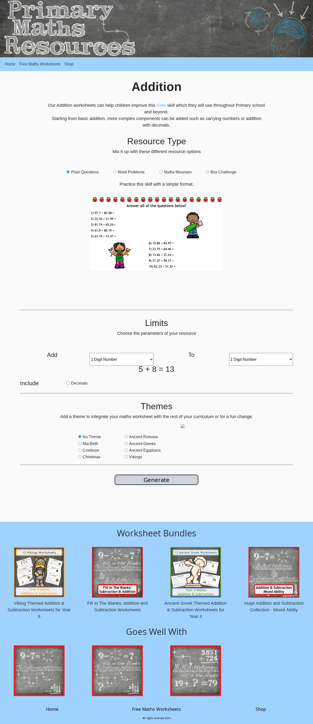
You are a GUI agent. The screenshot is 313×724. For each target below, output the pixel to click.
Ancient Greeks (142, 444)
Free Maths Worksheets (39, 64)
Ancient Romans (143, 437)
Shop (69, 64)
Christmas (91, 457)
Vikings (135, 457)
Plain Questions (85, 172)
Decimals (79, 383)
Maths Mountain (178, 172)
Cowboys (91, 450)
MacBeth (90, 444)
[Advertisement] (159, 289)
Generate (156, 480)
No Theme (92, 437)
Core (161, 105)
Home (10, 64)
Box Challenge (223, 172)
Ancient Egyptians (145, 450)
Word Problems (131, 172)
